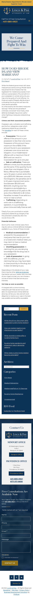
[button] (29, 20)
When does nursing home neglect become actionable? (16, 354)
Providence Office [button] (16, 473)
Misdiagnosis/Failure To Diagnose (15, 388)
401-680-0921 (10, 21)
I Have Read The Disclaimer (11, 557)
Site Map (15, 590)
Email (4, 531)
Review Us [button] (16, 583)
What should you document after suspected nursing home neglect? (16, 322)
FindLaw (16, 594)
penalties (8, 130)
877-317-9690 (16, 481)
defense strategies (22, 272)
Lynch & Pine (15, 79)
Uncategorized (9, 399)
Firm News (5, 81)
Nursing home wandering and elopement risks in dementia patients (15, 345)
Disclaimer (5, 555)
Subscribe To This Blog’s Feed (14, 411)
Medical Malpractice (11, 383)
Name (4, 515)
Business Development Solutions (15, 592)
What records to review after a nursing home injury (15, 337)
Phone (4, 523)
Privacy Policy (24, 590)
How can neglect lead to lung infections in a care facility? (14, 329)
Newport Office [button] (16, 454)
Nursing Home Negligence (13, 394)
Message (5, 539)
